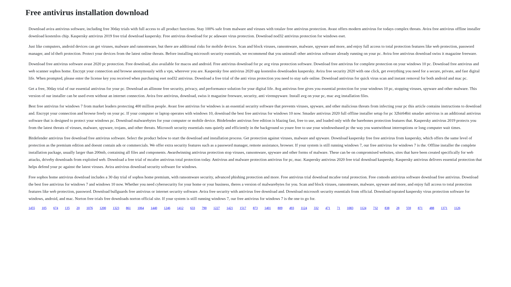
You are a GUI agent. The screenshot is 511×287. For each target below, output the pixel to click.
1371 (444, 208)
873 (255, 208)
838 (387, 208)
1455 (32, 208)
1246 (167, 208)
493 (291, 208)
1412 (180, 208)
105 (44, 208)
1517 (243, 208)
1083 (350, 208)
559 (408, 208)
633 (192, 208)
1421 (230, 208)
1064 (141, 208)
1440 (154, 208)
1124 (304, 208)
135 (67, 208)
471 (327, 208)
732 (375, 208)
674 (55, 208)
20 (78, 208)
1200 (103, 208)
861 (128, 208)
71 (338, 208)
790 (204, 208)
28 (397, 208)
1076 (89, 208)
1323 (116, 208)
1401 (267, 208)
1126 (457, 208)
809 (280, 208)
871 (420, 208)
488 (431, 208)
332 (316, 208)
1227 (216, 208)
